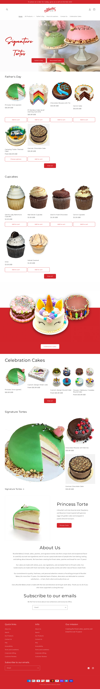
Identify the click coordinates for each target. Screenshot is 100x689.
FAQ (6, 643)
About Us (8, 629)
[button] (7, 9)
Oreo (7, 262)
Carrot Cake (77, 106)
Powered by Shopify (55, 684)
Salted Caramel (33, 260)
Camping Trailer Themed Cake (14, 150)
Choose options (16, 159)
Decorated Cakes (55, 60)
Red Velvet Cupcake (35, 215)
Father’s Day (38, 60)
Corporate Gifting (10, 653)
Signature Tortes (13, 489)
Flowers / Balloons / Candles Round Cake (83, 391)
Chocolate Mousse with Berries (77, 448)
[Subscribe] (65, 607)
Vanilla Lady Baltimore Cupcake (13, 215)
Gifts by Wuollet (47, 684)
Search (7, 632)
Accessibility (9, 646)
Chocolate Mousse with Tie (60, 103)
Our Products (9, 636)
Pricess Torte (64, 525)
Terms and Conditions (12, 649)
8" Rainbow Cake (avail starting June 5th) (36, 111)
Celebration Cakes (50, 346)
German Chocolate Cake (37, 148)
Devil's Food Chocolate (59, 215)
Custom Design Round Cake (60, 390)
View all (50, 166)
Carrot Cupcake (79, 215)
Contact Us (8, 639)
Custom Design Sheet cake (38, 385)
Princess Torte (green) (13, 105)
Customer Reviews (11, 656)
